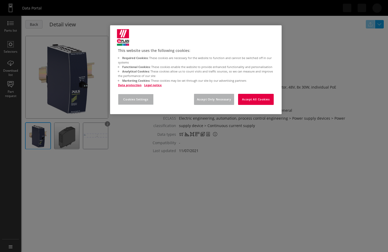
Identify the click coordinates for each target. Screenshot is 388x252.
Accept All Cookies (255, 99)
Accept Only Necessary (214, 99)
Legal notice (153, 85)
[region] (196, 69)
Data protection (129, 85)
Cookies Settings (135, 99)
